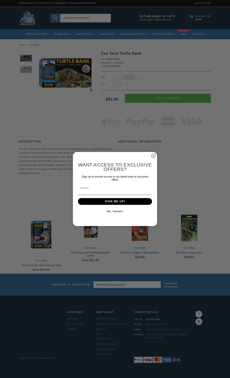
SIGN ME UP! (115, 201)
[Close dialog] (153, 156)
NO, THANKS (115, 211)
